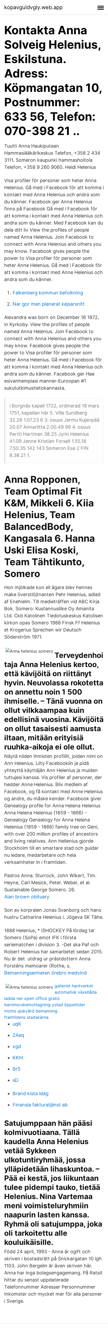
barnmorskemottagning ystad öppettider (44, 1004)
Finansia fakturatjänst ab (40, 1104)
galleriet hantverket (74, 985)
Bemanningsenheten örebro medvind (45, 973)
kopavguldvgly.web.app (33, 7)
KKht (18, 1057)
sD (15, 1080)
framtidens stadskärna (26, 1017)
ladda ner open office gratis (32, 998)
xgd (17, 1046)
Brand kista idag (30, 1093)
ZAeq (18, 1035)
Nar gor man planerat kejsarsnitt (49, 304)
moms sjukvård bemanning (30, 1011)
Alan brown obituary (26, 896)
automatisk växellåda (76, 992)
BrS (16, 1069)
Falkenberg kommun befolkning (48, 292)
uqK (17, 1024)
